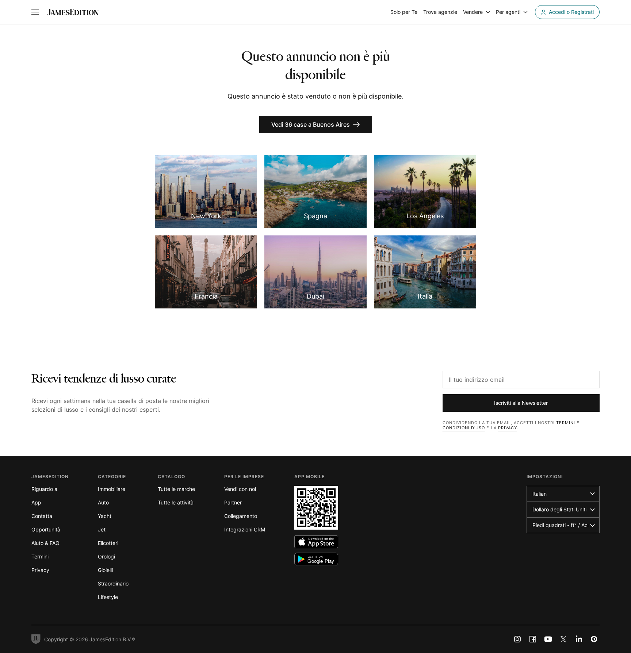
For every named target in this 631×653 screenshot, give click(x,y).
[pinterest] (594, 639)
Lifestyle (108, 597)
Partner (233, 502)
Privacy (507, 427)
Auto (103, 502)
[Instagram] (517, 639)
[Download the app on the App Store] (316, 541)
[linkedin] (578, 639)
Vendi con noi (240, 489)
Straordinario (113, 583)
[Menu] (35, 12)
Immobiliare (111, 489)
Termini (40, 556)
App (36, 502)
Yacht (104, 516)
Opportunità (45, 529)
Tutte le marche (176, 489)
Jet (102, 529)
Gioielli (105, 570)
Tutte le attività (176, 502)
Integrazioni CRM (244, 529)
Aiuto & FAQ (45, 543)
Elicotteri (108, 543)
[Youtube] (548, 639)
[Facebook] (532, 639)
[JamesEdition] (73, 12)
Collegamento (240, 516)
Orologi (106, 556)
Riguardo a (44, 489)
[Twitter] (563, 639)
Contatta (41, 516)
